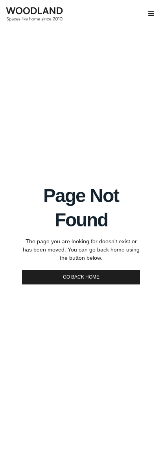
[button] (151, 13)
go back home (81, 277)
